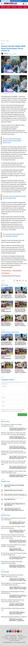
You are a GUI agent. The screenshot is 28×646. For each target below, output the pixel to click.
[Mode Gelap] (24, 4)
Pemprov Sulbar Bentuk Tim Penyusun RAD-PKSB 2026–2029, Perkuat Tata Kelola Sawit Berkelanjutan (18, 437)
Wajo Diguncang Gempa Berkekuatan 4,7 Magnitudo (16, 620)
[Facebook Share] (14, 281)
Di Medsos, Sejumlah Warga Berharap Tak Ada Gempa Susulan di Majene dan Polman (17, 604)
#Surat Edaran (5, 273)
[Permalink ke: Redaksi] (2, 53)
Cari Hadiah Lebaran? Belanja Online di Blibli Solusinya (14, 504)
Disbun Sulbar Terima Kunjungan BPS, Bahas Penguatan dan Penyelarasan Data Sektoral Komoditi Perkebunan (18, 457)
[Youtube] (15, 631)
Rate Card (20, 635)
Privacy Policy (22, 637)
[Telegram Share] (23, 281)
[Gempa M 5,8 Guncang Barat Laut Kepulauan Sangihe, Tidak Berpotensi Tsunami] (14, 575)
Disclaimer (5, 637)
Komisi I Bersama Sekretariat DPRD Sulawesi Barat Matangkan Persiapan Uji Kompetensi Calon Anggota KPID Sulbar (18, 447)
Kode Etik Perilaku (14, 640)
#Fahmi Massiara (6, 270)
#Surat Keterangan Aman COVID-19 (11, 275)
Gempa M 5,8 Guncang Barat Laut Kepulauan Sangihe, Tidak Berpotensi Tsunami (17, 579)
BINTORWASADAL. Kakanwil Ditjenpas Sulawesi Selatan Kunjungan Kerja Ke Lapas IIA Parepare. (6, 324)
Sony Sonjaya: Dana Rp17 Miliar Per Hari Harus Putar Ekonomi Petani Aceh (6, 296)
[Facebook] (7, 631)
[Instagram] (13, 631)
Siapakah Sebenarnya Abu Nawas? (13, 490)
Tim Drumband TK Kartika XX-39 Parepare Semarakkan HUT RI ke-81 (17, 429)
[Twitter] (10, 631)
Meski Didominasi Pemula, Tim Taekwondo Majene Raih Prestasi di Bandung (13, 509)
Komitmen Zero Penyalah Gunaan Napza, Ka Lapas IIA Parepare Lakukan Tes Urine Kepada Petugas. (21, 324)
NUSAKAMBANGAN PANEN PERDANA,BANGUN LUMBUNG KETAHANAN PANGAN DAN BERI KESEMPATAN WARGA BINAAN (7, 310)
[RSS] (21, 631)
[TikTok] (18, 631)
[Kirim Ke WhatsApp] (26, 281)
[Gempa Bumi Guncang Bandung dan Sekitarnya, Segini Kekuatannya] (14, 592)
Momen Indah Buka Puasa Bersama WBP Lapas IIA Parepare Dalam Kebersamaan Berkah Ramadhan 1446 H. (20, 310)
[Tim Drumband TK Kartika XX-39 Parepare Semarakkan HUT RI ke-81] (14, 425)
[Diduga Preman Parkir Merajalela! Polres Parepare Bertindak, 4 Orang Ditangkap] (14, 545)
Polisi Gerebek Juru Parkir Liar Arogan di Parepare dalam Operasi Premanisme (17, 531)
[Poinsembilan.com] (10, 4)
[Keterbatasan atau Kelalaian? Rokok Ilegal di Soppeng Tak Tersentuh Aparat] (14, 562)
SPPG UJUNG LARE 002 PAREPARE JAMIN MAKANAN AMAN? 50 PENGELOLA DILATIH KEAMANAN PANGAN (20, 296)
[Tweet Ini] (17, 281)
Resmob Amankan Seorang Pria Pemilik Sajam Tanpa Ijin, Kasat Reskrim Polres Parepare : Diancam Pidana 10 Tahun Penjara (17, 541)
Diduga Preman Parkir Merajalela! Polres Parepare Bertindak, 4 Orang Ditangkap (17, 549)
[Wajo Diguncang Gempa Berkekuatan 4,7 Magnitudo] (14, 617)
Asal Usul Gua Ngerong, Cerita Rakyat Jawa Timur (14, 486)
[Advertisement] (14, 23)
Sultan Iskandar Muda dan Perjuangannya (15, 495)
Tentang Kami (13, 637)
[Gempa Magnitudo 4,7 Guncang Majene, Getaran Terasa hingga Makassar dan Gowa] (14, 584)
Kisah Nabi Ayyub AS (9, 499)
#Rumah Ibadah (17, 270)
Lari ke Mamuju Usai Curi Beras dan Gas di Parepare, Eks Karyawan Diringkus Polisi (17, 558)
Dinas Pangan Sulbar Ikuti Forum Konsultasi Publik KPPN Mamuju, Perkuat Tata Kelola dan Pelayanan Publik (18, 467)
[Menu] (2, 4)
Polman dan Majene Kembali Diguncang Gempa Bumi (17, 613)
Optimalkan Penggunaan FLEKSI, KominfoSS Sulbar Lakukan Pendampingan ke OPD (18, 476)
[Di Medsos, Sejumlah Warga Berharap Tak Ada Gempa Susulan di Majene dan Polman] (14, 600)
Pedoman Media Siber (11, 638)
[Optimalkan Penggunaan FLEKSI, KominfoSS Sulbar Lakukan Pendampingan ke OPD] (14, 472)
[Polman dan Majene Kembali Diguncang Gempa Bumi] (14, 609)
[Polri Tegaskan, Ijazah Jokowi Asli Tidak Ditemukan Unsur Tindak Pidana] (14, 519)
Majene (5, 93)
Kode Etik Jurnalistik (10, 635)
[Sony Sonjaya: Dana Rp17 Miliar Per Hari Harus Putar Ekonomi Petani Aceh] (7, 290)
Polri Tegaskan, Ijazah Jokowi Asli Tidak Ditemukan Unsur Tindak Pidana (17, 523)
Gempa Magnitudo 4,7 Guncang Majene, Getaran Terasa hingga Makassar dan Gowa (17, 588)
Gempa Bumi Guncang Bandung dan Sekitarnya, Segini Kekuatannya (17, 596)
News (2, 43)
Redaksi (6, 53)
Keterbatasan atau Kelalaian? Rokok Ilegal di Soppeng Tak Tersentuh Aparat (17, 566)
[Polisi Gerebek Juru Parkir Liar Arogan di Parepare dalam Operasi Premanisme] (14, 527)
